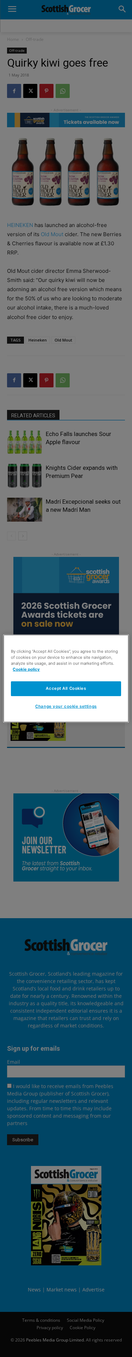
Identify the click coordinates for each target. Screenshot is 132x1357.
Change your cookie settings (65, 706)
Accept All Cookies (66, 688)
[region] (65, 678)
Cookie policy (26, 669)
